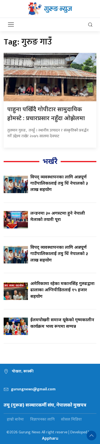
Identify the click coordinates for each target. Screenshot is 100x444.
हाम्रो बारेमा (15, 419)
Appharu (50, 438)
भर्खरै (50, 161)
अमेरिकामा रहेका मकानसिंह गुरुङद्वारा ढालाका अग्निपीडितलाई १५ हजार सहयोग (62, 289)
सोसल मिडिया (71, 419)
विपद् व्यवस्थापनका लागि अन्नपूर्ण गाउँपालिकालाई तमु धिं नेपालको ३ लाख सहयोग (59, 183)
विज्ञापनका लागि (42, 419)
